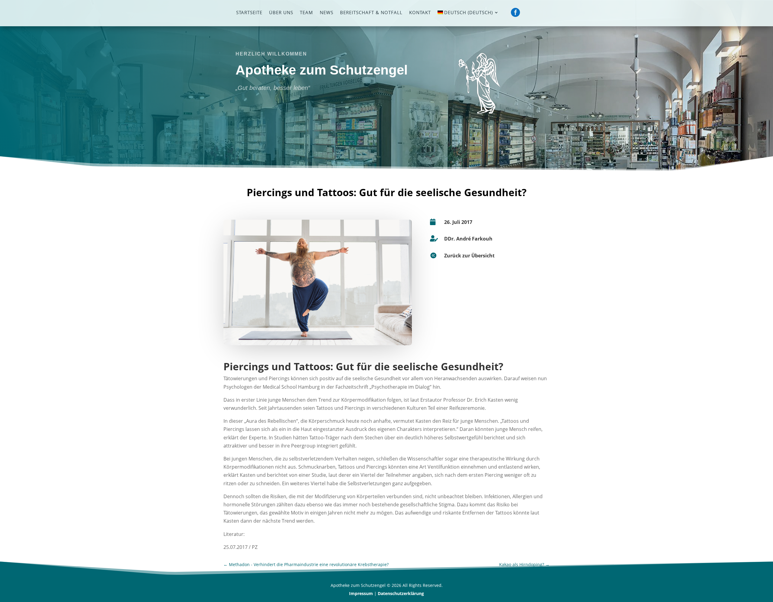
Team (306, 12)
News (326, 12)
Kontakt (420, 12)
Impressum (361, 593)
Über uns (281, 12)
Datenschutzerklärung (401, 593)
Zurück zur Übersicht (469, 255)
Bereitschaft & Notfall (371, 12)
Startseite (249, 12)
